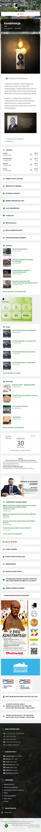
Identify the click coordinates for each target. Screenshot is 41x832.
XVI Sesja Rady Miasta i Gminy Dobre (24, 341)
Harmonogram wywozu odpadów (14, 790)
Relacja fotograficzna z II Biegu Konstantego (22, 260)
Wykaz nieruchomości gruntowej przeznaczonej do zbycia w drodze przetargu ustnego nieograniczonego (19, 507)
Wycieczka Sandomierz (19, 249)
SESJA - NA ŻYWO (11, 542)
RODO (6, 793)
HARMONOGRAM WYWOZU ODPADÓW (16, 595)
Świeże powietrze (9, 784)
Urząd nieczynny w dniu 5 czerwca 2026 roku (17, 528)
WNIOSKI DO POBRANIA (13, 186)
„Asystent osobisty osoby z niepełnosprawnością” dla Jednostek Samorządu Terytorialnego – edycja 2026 (20, 706)
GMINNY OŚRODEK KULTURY (14, 201)
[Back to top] (6, 826)
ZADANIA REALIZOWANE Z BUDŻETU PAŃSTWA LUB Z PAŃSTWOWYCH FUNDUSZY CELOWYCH (21, 580)
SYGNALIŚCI (10, 216)
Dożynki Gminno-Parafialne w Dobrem (24, 395)
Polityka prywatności (10, 796)
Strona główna (8, 28)
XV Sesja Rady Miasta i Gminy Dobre (24, 352)
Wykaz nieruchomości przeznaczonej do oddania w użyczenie (19, 515)
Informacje (20, 139)
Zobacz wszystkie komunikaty (12, 534)
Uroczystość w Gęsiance (20, 406)
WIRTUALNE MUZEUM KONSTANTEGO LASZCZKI (21, 696)
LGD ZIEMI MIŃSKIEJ (13, 208)
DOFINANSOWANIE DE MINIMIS (16, 238)
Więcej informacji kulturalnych (13, 427)
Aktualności (18, 28)
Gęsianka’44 (16, 417)
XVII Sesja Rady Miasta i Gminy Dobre (24, 330)
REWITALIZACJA (11, 223)
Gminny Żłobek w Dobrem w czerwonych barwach (21, 271)
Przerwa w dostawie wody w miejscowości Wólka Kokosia (19, 522)
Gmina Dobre (8, 812)
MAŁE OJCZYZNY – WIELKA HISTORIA (23, 385)
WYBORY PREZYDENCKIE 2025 (15, 557)
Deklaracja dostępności (11, 787)
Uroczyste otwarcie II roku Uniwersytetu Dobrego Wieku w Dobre (25, 282)
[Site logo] (20, 8)
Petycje (6, 801)
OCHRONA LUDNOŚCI (13, 193)
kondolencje (9, 141)
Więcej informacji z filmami (12, 373)
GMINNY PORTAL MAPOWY (14, 179)
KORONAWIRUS (11, 564)
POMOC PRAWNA (11, 549)
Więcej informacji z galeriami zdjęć (14, 291)
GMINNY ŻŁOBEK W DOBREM (15, 588)
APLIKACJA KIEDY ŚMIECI (13, 571)
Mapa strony (7, 798)
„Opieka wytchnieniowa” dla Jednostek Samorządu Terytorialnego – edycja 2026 (20, 716)
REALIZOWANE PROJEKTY (14, 230)
